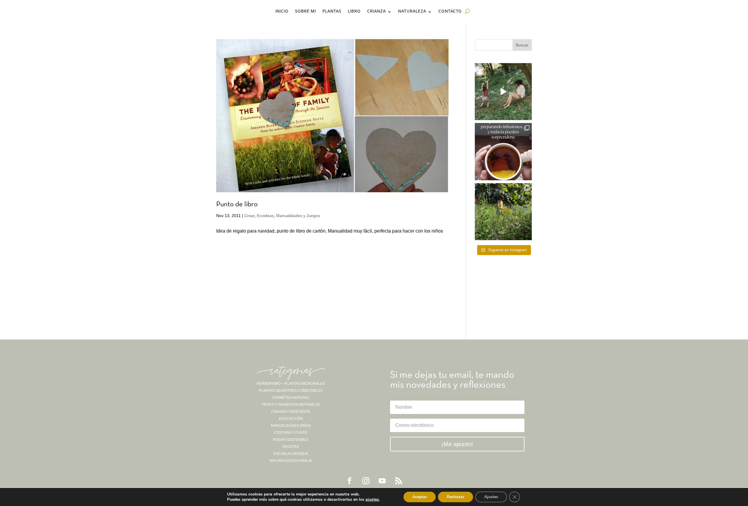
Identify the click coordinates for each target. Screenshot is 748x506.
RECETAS (291, 447)
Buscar (522, 45)
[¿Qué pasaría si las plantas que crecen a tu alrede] (503, 91)
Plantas (331, 12)
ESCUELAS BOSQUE (290, 454)
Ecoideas (265, 215)
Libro (354, 12)
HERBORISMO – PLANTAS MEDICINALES (291, 384)
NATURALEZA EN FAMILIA (290, 461)
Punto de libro (237, 204)
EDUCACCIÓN (291, 419)
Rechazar (455, 497)
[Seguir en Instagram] (366, 481)
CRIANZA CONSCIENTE (290, 412)
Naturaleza (412, 12)
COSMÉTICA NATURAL (291, 398)
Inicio (281, 12)
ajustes (372, 499)
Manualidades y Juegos (298, 215)
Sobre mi (305, 12)
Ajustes (491, 497)
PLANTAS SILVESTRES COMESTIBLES (291, 391)
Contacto (450, 12)
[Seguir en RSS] (399, 481)
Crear (249, 215)
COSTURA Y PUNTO (290, 433)
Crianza (376, 12)
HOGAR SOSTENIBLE (291, 440)
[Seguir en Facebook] (349, 481)
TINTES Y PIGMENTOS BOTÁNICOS (291, 405)
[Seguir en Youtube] (382, 481)
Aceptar (419, 497)
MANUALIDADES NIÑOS (291, 426)
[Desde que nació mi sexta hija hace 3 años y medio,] (503, 211)
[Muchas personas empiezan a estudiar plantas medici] (503, 151)
